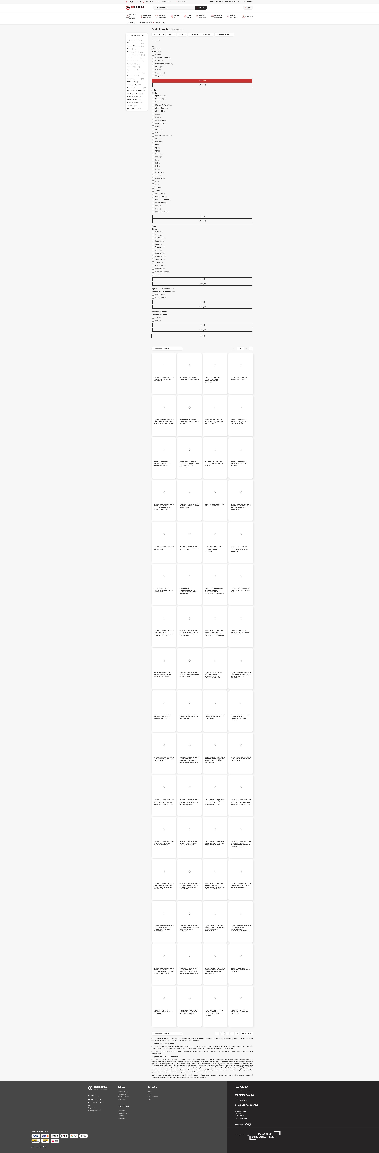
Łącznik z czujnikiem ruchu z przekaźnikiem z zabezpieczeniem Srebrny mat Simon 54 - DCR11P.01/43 (189, 764)
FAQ (89, 1110)
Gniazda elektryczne (135, 46)
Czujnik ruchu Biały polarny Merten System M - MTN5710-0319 (163, 595)
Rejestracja (121, 1120)
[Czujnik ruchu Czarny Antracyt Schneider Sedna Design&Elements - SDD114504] (189, 454)
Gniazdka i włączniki (132, 16)
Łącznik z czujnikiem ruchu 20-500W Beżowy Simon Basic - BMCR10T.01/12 (164, 848)
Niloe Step (160, 128)
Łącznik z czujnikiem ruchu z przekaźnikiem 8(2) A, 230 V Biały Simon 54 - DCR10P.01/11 (164, 426)
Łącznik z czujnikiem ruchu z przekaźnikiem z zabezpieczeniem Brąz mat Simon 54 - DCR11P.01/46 (241, 849)
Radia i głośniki (133, 82)
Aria (157, 195)
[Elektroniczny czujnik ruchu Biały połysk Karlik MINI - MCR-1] (241, 1003)
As (157, 189)
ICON (158, 122)
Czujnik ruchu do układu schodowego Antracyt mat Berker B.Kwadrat (189, 1016)
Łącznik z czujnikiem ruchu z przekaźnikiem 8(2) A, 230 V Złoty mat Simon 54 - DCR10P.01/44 (189, 933)
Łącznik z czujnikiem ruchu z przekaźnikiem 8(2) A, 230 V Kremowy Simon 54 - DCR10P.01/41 (241, 680)
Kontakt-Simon (162, 58)
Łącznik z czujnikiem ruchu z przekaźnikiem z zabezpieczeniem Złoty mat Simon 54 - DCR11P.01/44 (164, 975)
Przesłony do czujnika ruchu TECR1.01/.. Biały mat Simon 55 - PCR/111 (214, 426)
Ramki (131, 49)
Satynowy (160, 264)
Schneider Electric (164, 64)
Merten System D (163, 140)
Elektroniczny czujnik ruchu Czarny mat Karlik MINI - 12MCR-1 (189, 721)
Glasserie (160, 183)
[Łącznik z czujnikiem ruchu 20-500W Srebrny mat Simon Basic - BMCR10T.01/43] (215, 834)
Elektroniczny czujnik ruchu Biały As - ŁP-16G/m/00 (189, 383)
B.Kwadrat (160, 125)
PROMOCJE (241, 1)
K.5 (157, 168)
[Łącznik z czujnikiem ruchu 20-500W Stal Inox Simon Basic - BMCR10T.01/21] (189, 834)
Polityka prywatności (94, 1115)
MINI (158, 119)
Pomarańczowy (162, 276)
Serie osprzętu (134, 108)
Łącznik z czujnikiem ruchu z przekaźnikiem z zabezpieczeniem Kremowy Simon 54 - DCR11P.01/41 (215, 891)
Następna (245, 1038)
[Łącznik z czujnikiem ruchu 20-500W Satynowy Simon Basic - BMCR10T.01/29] (241, 876)
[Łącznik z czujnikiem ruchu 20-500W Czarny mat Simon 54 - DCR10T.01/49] (189, 539)
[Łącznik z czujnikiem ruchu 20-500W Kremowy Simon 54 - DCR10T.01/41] (164, 750)
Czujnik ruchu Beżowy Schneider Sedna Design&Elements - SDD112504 (213, 553)
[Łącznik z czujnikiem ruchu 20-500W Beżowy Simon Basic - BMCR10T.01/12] (164, 834)
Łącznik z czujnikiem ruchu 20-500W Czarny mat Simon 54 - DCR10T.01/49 (189, 552)
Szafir (158, 192)
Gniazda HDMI (133, 67)
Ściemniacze (133, 76)
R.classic (159, 177)
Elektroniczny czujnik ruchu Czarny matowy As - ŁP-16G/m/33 (163, 1016)
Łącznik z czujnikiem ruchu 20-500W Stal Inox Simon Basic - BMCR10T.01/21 (189, 848)
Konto (249, 7)
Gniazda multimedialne (136, 73)
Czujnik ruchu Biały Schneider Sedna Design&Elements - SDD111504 (212, 385)
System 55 (160, 101)
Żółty (158, 279)
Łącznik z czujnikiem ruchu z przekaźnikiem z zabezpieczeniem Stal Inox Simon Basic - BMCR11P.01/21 (241, 806)
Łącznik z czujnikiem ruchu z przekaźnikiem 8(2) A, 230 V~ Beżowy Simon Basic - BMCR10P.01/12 (189, 891)
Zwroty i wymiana (123, 1101)
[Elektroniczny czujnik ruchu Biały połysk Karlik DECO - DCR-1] (241, 961)
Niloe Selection (162, 217)
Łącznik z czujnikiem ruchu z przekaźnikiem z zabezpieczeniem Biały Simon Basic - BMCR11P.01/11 (215, 638)
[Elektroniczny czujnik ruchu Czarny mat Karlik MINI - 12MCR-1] (189, 708)
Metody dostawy (123, 1096)
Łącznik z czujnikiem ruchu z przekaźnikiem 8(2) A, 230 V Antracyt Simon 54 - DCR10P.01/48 (241, 511)
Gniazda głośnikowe (135, 61)
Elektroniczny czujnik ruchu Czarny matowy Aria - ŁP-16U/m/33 (239, 426)
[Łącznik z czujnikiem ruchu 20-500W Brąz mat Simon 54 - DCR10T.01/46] (215, 708)
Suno (158, 143)
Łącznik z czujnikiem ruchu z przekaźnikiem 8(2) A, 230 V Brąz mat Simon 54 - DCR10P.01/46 (215, 933)
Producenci (249, 16)
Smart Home (189, 16)
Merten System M (163, 110)
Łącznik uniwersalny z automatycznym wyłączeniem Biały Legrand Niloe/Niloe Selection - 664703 (213, 680)
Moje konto (121, 1115)
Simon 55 (160, 116)
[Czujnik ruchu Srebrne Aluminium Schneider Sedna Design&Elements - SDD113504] (241, 539)
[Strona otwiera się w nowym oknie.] (246, 1129)
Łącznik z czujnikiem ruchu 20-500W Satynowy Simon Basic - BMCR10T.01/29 (241, 890)
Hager (159, 76)
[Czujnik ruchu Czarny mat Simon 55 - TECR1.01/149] (215, 497)
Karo (158, 214)
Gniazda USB (133, 70)
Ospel (158, 67)
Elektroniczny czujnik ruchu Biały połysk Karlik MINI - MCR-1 (240, 1016)
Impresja (159, 159)
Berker (159, 54)
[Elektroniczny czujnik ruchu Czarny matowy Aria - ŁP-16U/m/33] (241, 412)
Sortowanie (158, 353)
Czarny (159, 240)
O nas (149, 1096)
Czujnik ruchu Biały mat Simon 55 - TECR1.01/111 (239, 383)
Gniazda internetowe (136, 55)
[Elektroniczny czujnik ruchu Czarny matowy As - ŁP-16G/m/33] (164, 1003)
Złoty (158, 255)
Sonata (159, 146)
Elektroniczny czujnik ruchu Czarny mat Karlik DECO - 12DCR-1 (240, 637)
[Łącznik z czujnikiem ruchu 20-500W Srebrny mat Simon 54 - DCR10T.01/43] (189, 665)
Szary (158, 249)
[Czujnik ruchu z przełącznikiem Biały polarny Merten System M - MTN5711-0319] (189, 581)
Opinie (149, 1104)
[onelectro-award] (279, 1141)
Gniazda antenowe (135, 58)
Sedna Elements (163, 204)
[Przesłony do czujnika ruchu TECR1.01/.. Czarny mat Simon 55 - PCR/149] (164, 665)
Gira (158, 70)
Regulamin (91, 1112)
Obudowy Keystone (135, 94)
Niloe (158, 211)
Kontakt (150, 1099)
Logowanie (121, 1123)
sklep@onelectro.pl (135, 2)
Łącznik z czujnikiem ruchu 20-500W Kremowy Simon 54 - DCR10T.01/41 (164, 763)
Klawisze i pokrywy (135, 52)
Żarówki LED (176, 16)
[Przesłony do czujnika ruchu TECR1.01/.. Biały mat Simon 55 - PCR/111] (215, 412)
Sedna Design (161, 201)
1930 (158, 180)
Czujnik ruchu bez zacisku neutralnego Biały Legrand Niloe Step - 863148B (215, 1017)
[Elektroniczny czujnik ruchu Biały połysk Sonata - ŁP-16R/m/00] (189, 412)
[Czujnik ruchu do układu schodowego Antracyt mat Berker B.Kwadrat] (189, 1003)
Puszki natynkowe (134, 103)
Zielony (159, 267)
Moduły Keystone (134, 97)
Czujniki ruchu (134, 85)
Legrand (160, 73)
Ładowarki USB (133, 64)
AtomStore (43, 1152)
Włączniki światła (134, 40)
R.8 (157, 174)
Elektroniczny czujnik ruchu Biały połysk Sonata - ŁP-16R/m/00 (189, 426)
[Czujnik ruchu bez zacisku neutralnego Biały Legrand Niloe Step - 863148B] (215, 1003)
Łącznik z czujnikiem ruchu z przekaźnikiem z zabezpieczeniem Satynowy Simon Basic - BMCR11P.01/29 (241, 933)
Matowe (160, 299)
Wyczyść (202, 85)
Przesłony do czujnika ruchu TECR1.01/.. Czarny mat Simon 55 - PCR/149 (162, 679)
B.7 (157, 131)
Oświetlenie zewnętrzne (162, 16)
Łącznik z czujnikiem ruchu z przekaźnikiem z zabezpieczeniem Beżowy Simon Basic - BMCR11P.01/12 (164, 806)
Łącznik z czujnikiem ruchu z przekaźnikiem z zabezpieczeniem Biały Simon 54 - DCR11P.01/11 (164, 511)
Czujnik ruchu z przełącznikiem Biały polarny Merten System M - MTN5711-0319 (189, 596)
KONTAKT (250, 1)
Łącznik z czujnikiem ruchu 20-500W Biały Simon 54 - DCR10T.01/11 (164, 384)
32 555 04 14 (149, 2)
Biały (158, 237)
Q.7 (157, 153)
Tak (158, 322)
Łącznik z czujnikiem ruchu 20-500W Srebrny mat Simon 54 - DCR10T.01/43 (189, 679)
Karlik (159, 61)
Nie (158, 325)
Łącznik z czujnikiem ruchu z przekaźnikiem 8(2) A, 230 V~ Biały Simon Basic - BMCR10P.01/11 (189, 638)
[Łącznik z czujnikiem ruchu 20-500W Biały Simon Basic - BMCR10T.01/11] (164, 539)
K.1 (157, 165)
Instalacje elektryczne (202, 16)
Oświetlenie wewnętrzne (147, 16)
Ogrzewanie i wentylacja (218, 16)
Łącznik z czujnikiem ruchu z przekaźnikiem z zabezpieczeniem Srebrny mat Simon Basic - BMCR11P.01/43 (189, 806)
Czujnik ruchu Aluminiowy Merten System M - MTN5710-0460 (240, 595)
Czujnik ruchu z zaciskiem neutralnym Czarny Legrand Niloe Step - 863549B (240, 722)
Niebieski (160, 273)
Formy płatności (122, 1099)
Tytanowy (160, 252)
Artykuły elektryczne (233, 16)
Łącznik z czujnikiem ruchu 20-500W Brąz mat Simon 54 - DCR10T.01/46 (215, 721)
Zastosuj (202, 80)
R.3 (157, 171)
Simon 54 (160, 104)
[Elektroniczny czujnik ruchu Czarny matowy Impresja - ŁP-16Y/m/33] (164, 708)
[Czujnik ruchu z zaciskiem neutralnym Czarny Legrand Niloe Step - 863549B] (241, 708)
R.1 (157, 186)
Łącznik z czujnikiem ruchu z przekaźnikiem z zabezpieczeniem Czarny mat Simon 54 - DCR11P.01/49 (189, 975)
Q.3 (157, 156)
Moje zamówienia (123, 1118)
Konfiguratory (230, 1)
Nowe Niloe (161, 208)
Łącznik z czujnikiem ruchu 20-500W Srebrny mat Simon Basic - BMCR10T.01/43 (215, 848)
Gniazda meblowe (134, 100)
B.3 (157, 137)
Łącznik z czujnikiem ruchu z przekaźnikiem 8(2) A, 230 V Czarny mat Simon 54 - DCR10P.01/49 (215, 975)
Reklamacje (121, 1104)
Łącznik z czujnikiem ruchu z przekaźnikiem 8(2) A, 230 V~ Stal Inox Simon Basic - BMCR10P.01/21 (164, 933)
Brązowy (160, 258)
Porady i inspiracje (216, 1)
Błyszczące (161, 302)
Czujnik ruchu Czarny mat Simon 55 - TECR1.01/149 (214, 509)
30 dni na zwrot (182, 2)
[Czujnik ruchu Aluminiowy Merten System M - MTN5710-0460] (241, 581)
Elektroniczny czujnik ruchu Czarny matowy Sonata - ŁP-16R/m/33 (162, 468)
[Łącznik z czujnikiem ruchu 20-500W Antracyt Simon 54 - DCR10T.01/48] (189, 497)
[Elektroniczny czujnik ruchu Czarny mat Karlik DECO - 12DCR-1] (241, 623)
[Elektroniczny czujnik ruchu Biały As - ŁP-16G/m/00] (189, 370)
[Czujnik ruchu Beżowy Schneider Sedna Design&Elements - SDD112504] (215, 539)
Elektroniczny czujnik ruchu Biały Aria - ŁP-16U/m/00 (239, 468)
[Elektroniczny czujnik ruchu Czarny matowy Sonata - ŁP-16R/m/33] (164, 454)
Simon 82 (160, 198)
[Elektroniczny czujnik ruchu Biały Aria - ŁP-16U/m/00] (241, 454)
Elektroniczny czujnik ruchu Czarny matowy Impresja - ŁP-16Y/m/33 (162, 721)
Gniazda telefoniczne (135, 79)
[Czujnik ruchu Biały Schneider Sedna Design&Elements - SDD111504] (215, 370)
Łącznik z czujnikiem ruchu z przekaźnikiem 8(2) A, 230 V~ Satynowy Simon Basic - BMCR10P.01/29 (164, 891)
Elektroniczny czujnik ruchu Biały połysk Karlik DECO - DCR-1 (240, 974)
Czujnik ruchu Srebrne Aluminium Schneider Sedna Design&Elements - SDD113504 (240, 553)
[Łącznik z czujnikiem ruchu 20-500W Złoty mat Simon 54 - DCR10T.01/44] (241, 750)
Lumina (159, 107)
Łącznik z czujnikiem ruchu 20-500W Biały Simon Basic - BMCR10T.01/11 (164, 552)
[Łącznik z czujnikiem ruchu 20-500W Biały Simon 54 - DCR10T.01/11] (164, 370)
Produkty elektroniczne (136, 91)
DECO (158, 134)
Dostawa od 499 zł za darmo (165, 2)
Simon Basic (161, 113)
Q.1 (157, 149)
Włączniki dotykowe (135, 43)
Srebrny (159, 246)
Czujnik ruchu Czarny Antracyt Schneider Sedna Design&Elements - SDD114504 (189, 469)
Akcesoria (132, 106)
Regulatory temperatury (136, 88)
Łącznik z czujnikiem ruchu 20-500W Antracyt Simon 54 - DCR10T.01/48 (189, 510)
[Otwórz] (180, 354)
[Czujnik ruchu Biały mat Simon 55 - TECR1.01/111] (241, 370)
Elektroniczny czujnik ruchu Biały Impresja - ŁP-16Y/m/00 (214, 468)
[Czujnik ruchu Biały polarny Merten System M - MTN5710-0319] (164, 581)
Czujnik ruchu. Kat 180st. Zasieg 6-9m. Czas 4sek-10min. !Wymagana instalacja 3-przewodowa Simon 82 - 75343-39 (215, 596)
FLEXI (158, 162)
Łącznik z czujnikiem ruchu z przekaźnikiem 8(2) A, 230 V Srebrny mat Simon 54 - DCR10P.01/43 (215, 764)
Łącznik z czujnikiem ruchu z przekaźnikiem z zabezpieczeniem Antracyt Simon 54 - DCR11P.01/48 (164, 638)
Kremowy (160, 261)
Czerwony (160, 270)
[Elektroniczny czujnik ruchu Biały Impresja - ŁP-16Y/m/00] (215, 454)
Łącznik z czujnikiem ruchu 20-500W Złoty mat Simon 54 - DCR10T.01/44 (241, 763)
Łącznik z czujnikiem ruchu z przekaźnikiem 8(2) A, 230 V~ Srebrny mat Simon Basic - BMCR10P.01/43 (215, 806)
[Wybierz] (153, 55)
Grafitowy (160, 243)
